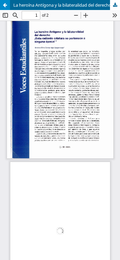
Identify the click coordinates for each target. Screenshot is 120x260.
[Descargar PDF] (115, 5)
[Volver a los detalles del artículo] (5, 5)
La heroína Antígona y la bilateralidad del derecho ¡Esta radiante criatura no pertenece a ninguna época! (66, 5)
